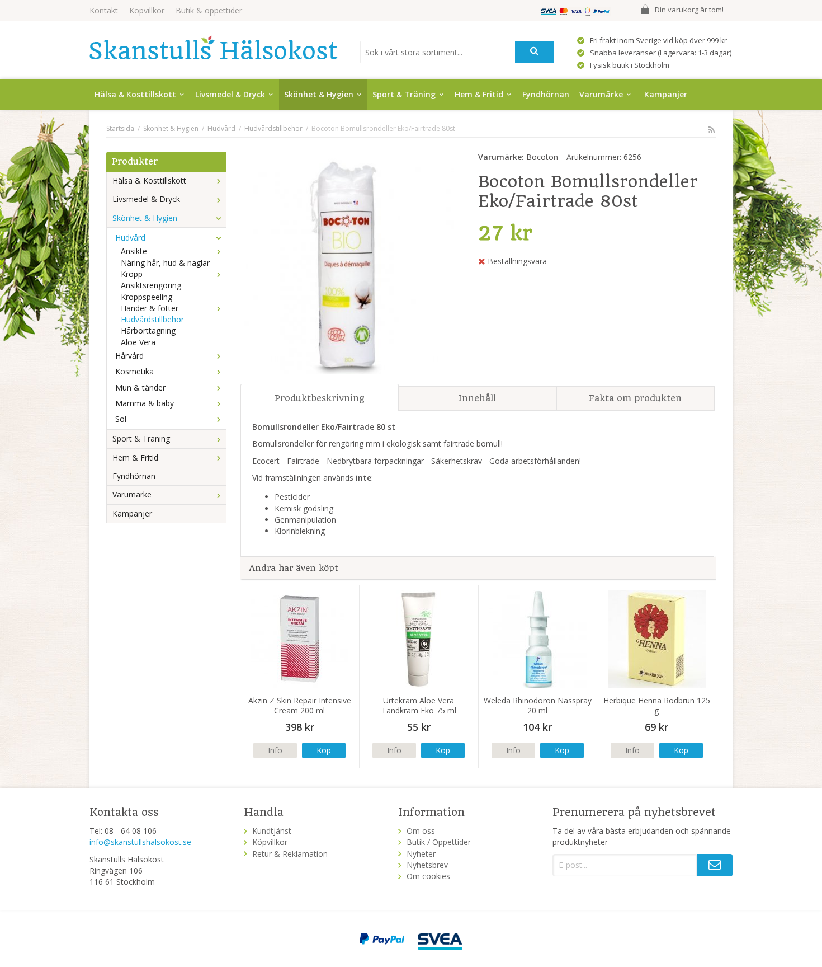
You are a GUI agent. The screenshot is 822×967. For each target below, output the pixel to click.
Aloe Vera (138, 342)
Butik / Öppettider (439, 842)
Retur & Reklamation (290, 853)
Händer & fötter (149, 308)
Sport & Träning (404, 94)
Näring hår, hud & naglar (165, 262)
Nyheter (421, 853)
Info (275, 750)
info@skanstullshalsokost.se (140, 842)
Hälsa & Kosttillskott (135, 94)
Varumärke (601, 94)
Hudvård (130, 237)
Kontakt (103, 10)
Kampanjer (665, 94)
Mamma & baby (144, 403)
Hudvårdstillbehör (152, 319)
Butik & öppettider (209, 10)
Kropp (132, 274)
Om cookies (428, 876)
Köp (323, 750)
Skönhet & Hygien (318, 94)
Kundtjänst (271, 830)
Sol (120, 419)
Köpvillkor (146, 10)
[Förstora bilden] (347, 263)
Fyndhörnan (545, 94)
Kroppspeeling (146, 297)
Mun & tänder (140, 387)
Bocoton (518, 157)
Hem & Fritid (479, 94)
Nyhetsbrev (427, 865)
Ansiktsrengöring (151, 285)
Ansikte (134, 251)
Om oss (421, 830)
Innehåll (477, 398)
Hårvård (129, 355)
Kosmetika (134, 371)
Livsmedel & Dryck (230, 94)
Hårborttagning (148, 330)
